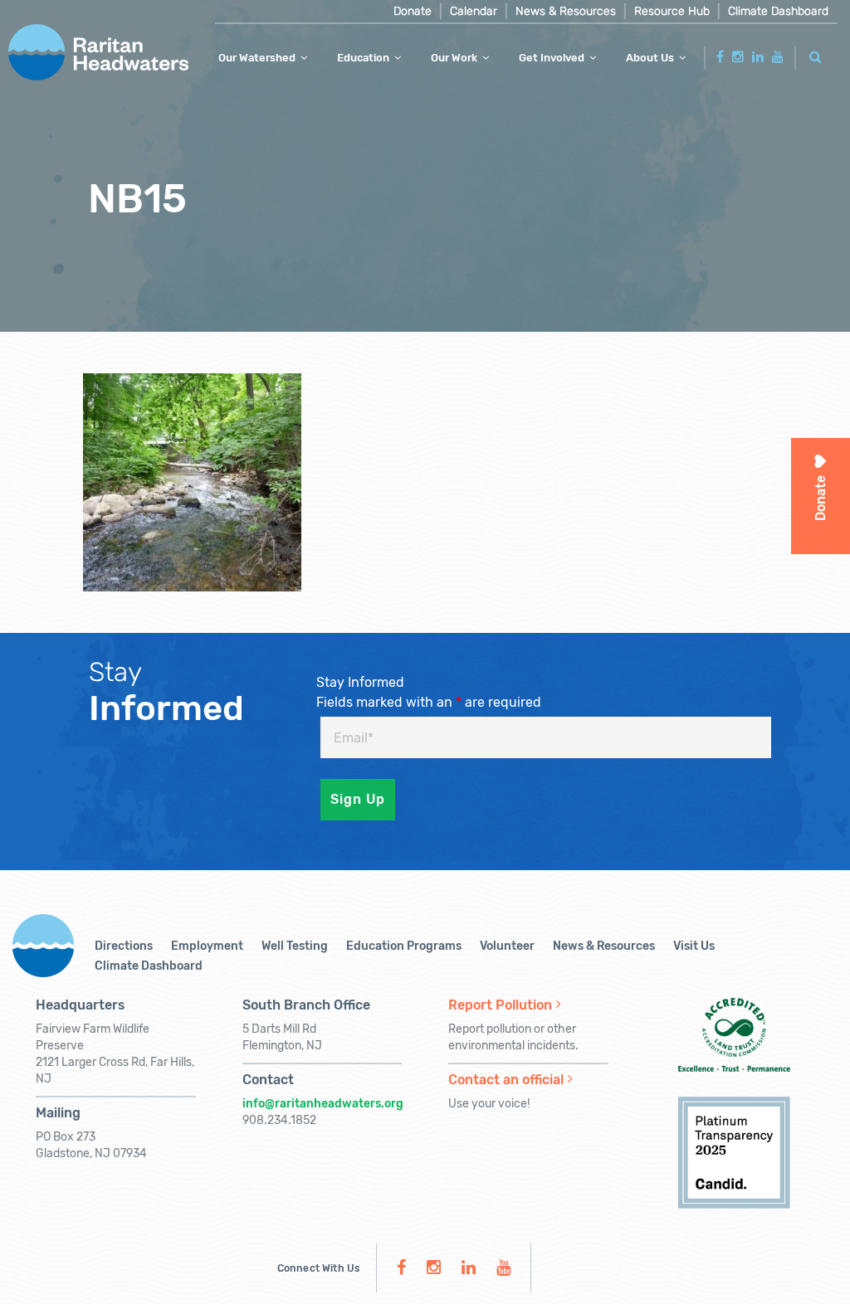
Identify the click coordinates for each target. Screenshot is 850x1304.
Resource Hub (672, 11)
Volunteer (507, 946)
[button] (816, 54)
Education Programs (404, 946)
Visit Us (694, 946)
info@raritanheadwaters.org (322, 1104)
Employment (207, 946)
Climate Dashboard (778, 11)
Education (363, 57)
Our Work (454, 57)
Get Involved (551, 57)
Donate (412, 11)
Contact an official (506, 1079)
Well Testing (294, 946)
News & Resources (565, 11)
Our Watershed (257, 57)
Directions (124, 946)
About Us (650, 57)
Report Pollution (500, 1005)
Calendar (473, 11)
